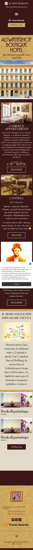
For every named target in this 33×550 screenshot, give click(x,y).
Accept (16, 284)
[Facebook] (13, 519)
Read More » (4, 414)
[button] (30, 264)
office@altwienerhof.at (17, 514)
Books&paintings (15, 411)
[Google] (16, 519)
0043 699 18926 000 (16, 511)
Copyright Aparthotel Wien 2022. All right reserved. (16, 543)
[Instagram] (20, 519)
